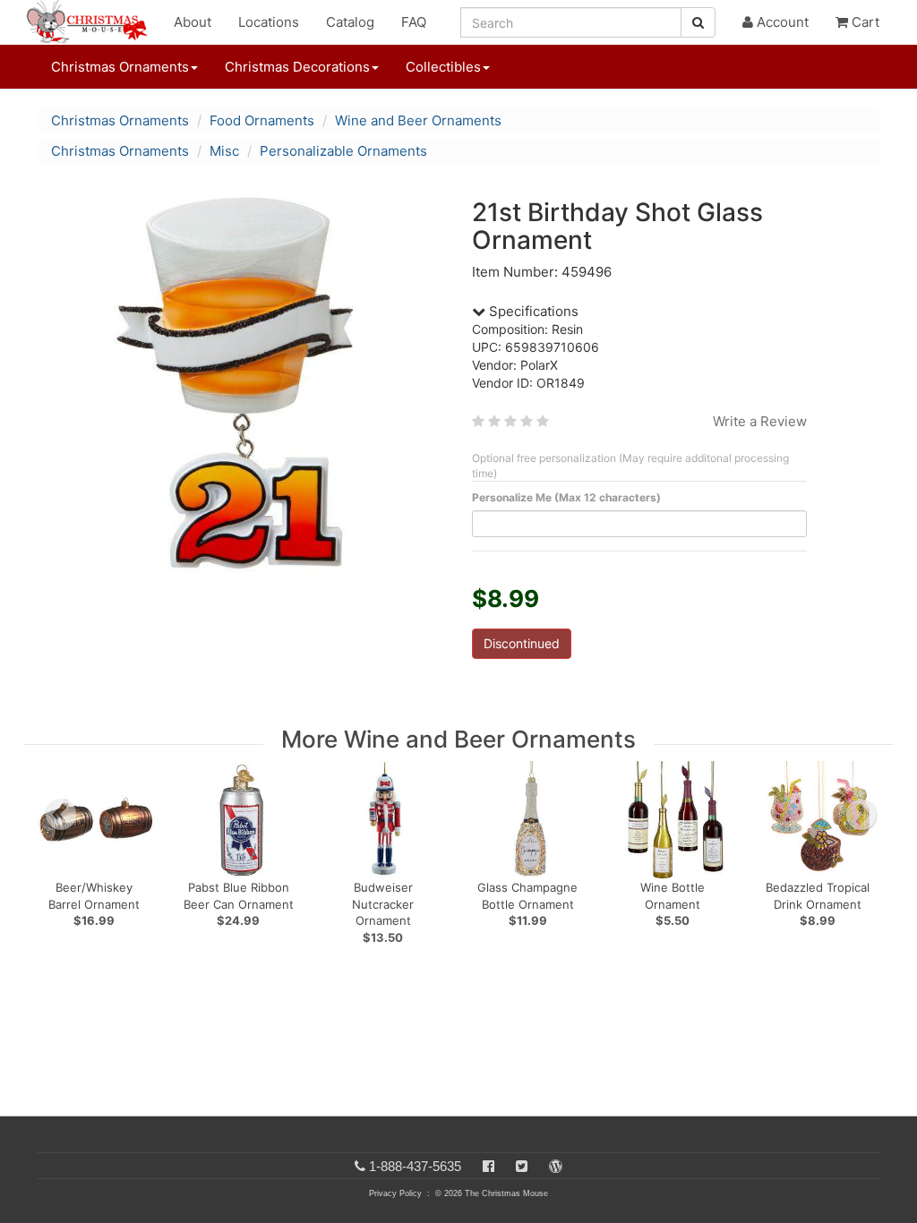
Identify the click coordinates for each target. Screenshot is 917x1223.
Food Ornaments (262, 120)
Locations (268, 21)
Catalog (350, 21)
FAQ (413, 21)
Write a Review (760, 421)
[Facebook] (488, 1166)
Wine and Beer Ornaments (418, 120)
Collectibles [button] (443, 66)
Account (781, 21)
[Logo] (92, 22)
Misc (224, 150)
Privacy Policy (395, 1193)
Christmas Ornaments (120, 120)
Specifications (531, 311)
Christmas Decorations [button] (297, 66)
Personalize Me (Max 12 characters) (566, 497)
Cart (863, 21)
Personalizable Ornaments (343, 150)
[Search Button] (698, 22)
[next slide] (861, 815)
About (192, 21)
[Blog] (555, 1166)
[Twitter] (521, 1166)
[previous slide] (61, 815)
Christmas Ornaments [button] (120, 66)
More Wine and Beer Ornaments (458, 739)
